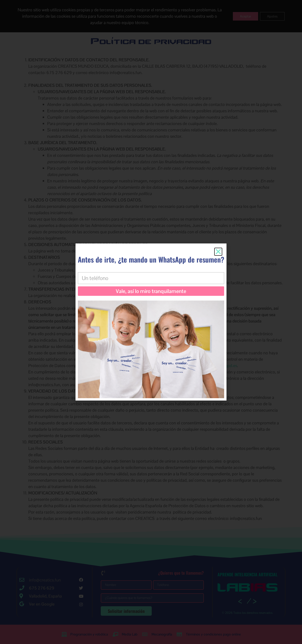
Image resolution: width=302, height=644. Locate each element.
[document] (151, 322)
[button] (218, 251)
